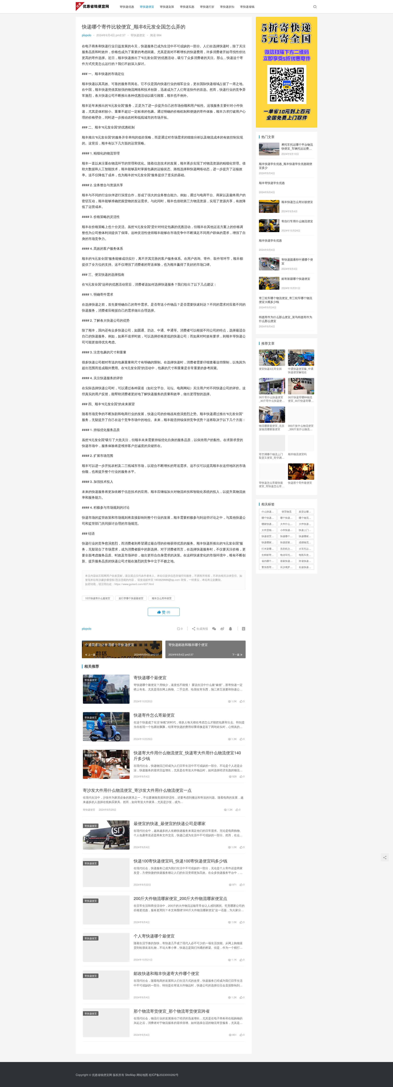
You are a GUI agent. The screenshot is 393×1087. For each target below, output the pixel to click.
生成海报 (202, 628)
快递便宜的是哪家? (269, 536)
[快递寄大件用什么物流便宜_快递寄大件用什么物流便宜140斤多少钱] (106, 764)
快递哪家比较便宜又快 (269, 542)
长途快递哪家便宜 (306, 567)
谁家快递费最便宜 (287, 561)
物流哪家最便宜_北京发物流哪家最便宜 (271, 427)
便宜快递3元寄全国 (270, 369)
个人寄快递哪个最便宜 (154, 936)
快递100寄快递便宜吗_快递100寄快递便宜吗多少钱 (180, 861)
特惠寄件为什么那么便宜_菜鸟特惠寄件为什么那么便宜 (285, 319)
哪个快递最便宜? (287, 517)
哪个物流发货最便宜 (306, 517)
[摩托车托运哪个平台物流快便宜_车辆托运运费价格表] (269, 145)
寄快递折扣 (227, 7)
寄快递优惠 (127, 7)
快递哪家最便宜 (306, 536)
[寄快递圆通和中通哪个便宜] (269, 260)
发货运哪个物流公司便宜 (306, 511)
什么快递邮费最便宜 (269, 511)
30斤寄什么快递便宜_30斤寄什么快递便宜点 (272, 398)
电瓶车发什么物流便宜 (306, 554)
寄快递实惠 (187, 7)
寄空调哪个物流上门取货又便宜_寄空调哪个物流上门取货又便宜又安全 (271, 455)
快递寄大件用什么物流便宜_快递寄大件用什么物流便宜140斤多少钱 (187, 755)
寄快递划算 (167, 7)
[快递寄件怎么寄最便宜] (106, 726)
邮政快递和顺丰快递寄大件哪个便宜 (166, 973)
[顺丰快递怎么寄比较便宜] (269, 202)
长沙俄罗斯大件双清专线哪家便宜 (287, 567)
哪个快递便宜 (269, 517)
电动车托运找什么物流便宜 (287, 554)
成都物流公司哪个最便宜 (306, 542)
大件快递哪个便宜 (306, 523)
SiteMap (130, 1075)
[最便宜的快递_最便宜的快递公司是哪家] (106, 835)
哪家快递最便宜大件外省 (269, 523)
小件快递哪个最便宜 (287, 530)
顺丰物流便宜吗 (297, 454)
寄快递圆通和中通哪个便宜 (297, 261)
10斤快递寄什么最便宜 (97, 598)
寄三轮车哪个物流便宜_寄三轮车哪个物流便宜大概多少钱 (285, 300)
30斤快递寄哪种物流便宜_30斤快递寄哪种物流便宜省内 (301, 398)
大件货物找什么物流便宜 (269, 530)
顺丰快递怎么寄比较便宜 (297, 202)
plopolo (86, 35)
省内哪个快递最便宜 (269, 561)
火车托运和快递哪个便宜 (306, 548)
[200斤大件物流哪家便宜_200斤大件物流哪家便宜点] (106, 910)
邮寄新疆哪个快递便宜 (295, 279)
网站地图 (142, 1075)
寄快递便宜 (147, 7)
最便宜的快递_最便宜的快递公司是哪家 (170, 823)
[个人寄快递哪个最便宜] (106, 947)
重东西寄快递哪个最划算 (269, 567)
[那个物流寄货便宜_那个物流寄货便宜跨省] (106, 1022)
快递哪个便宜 (287, 536)
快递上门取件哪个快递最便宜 (306, 530)
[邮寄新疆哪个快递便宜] (269, 279)
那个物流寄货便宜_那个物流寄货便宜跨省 (172, 1011)
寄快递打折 (207, 7)
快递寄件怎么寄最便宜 (154, 715)
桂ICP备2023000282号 (163, 1075)
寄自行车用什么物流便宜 (297, 221)
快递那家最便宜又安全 (287, 542)
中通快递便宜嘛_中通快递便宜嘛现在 (300, 370)
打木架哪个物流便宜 (269, 548)
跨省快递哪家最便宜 (306, 561)
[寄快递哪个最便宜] (106, 689)
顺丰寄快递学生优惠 (272, 183)
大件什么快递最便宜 (287, 523)
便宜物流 (286, 511)
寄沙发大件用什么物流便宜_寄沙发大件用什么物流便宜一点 (137, 790)
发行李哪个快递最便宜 (131, 598)
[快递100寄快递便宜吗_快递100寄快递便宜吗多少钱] (106, 872)
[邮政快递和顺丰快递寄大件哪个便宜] (106, 985)
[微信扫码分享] (214, 628)
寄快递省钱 (247, 7)
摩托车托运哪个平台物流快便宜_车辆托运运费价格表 (297, 148)
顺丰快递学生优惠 (270, 240)
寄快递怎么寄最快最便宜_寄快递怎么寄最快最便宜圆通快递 (271, 484)
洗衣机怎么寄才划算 (287, 548)
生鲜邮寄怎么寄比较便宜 (269, 554)
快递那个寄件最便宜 (300, 482)
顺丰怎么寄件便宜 (162, 598)
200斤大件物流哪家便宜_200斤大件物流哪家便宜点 (180, 898)
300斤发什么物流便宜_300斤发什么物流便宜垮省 (301, 427)
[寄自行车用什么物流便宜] (269, 221)
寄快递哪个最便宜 (150, 677)
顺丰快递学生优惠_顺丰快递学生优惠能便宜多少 (285, 166)
